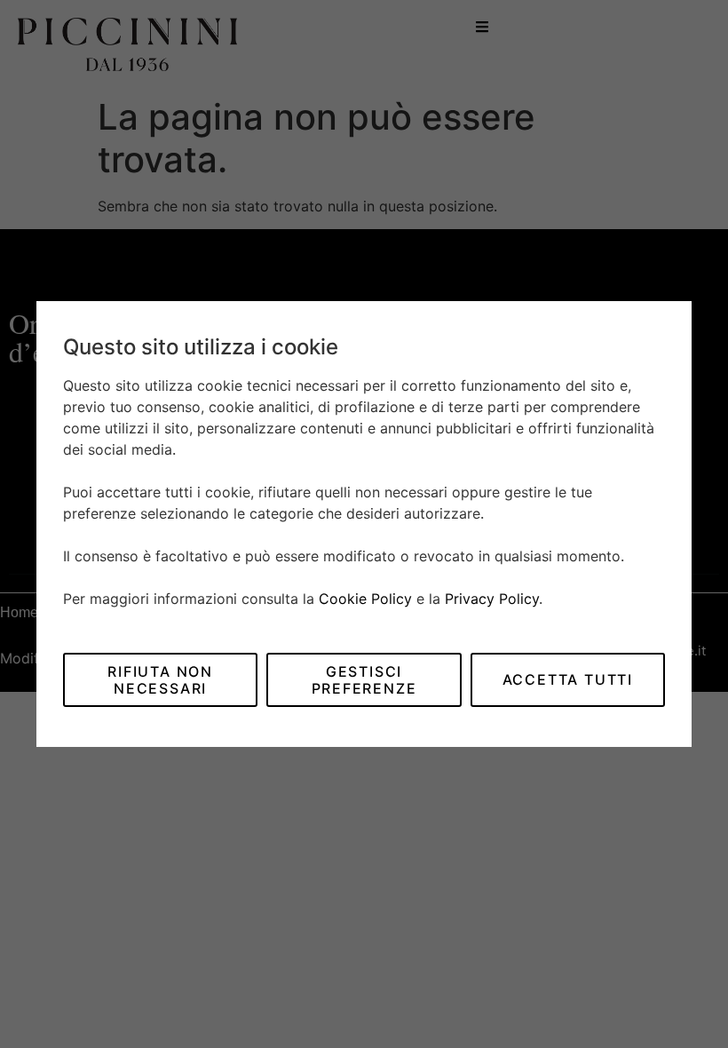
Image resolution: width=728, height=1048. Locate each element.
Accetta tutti (567, 679)
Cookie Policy (365, 598)
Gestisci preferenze (364, 679)
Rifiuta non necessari (160, 679)
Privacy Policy (492, 598)
